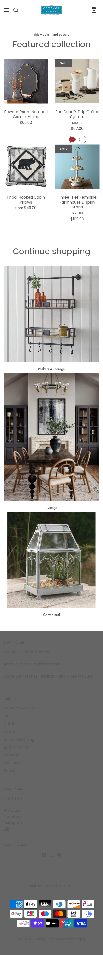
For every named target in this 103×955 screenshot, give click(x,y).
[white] (82, 139)
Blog (8, 829)
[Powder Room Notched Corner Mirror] (26, 81)
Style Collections (19, 708)
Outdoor (11, 723)
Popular (11, 770)
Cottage (51, 507)
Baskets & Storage (51, 368)
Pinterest (12, 810)
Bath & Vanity (16, 747)
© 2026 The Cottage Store (36, 939)
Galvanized (51, 614)
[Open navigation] (6, 10)
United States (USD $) (50, 886)
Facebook (13, 816)
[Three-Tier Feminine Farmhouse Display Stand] (77, 167)
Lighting (11, 755)
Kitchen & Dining (19, 739)
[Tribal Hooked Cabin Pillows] (26, 167)
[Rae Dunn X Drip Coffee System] (77, 81)
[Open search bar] (17, 10)
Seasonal (12, 763)
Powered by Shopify (71, 939)
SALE (8, 716)
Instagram (13, 822)
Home (9, 731)
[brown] (72, 139)
